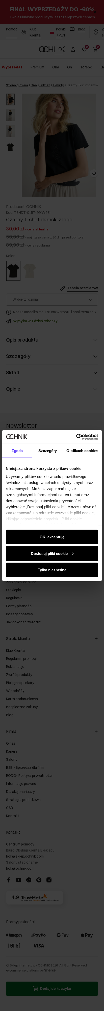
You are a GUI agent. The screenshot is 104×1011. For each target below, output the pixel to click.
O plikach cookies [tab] (82, 451)
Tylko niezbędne (52, 570)
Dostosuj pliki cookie (49, 553)
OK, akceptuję (52, 537)
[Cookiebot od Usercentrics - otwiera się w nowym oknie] (76, 436)
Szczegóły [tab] (47, 451)
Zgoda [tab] (17, 451)
